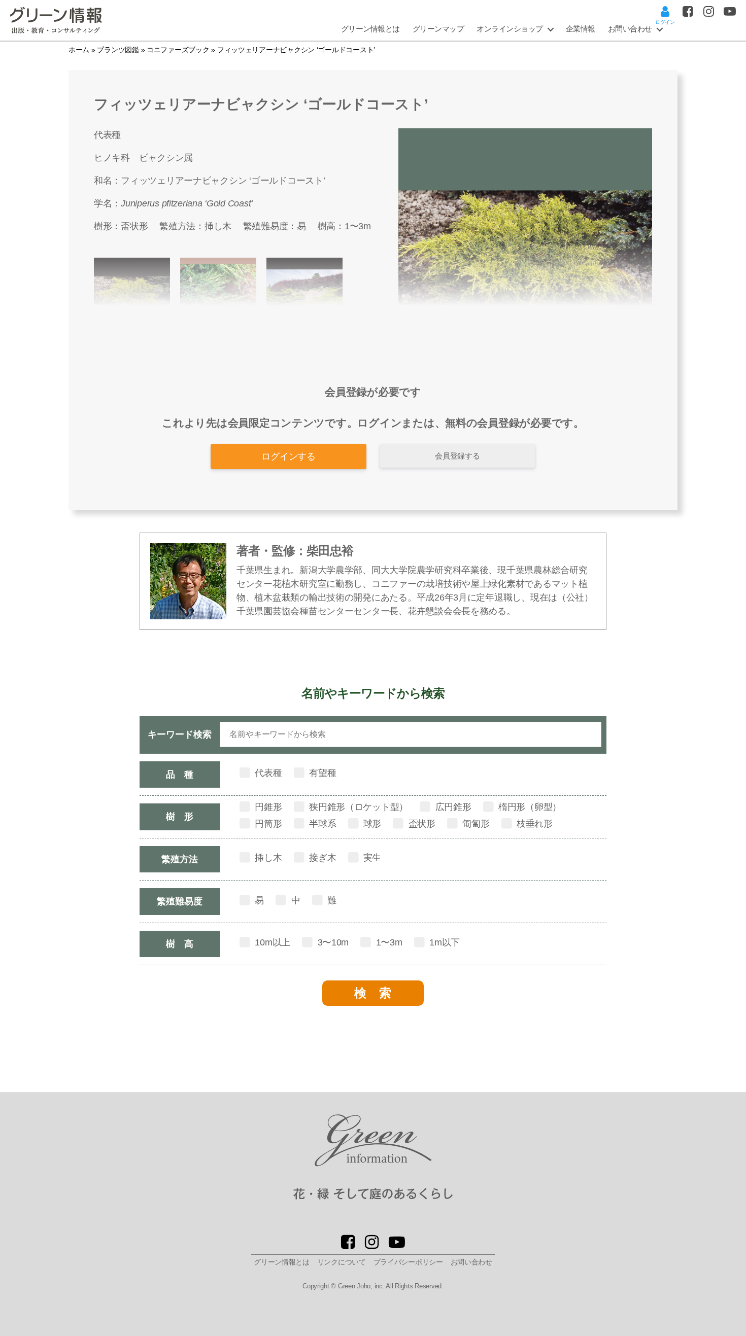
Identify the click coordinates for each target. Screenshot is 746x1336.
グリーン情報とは (370, 28)
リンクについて (341, 1262)
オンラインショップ (510, 28)
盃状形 (134, 226)
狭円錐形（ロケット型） (357, 807)
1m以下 (443, 942)
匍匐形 (475, 824)
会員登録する (457, 455)
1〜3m (358, 226)
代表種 (267, 773)
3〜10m (332, 942)
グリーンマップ (438, 28)
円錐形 (267, 807)
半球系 (321, 824)
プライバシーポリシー (408, 1262)
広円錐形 (452, 807)
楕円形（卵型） (528, 807)
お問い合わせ (630, 28)
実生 (371, 858)
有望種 (321, 773)
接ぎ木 (321, 858)
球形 (371, 824)
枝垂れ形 (533, 824)
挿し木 (218, 226)
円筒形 (267, 824)
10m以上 (271, 942)
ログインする (288, 456)
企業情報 (580, 28)
